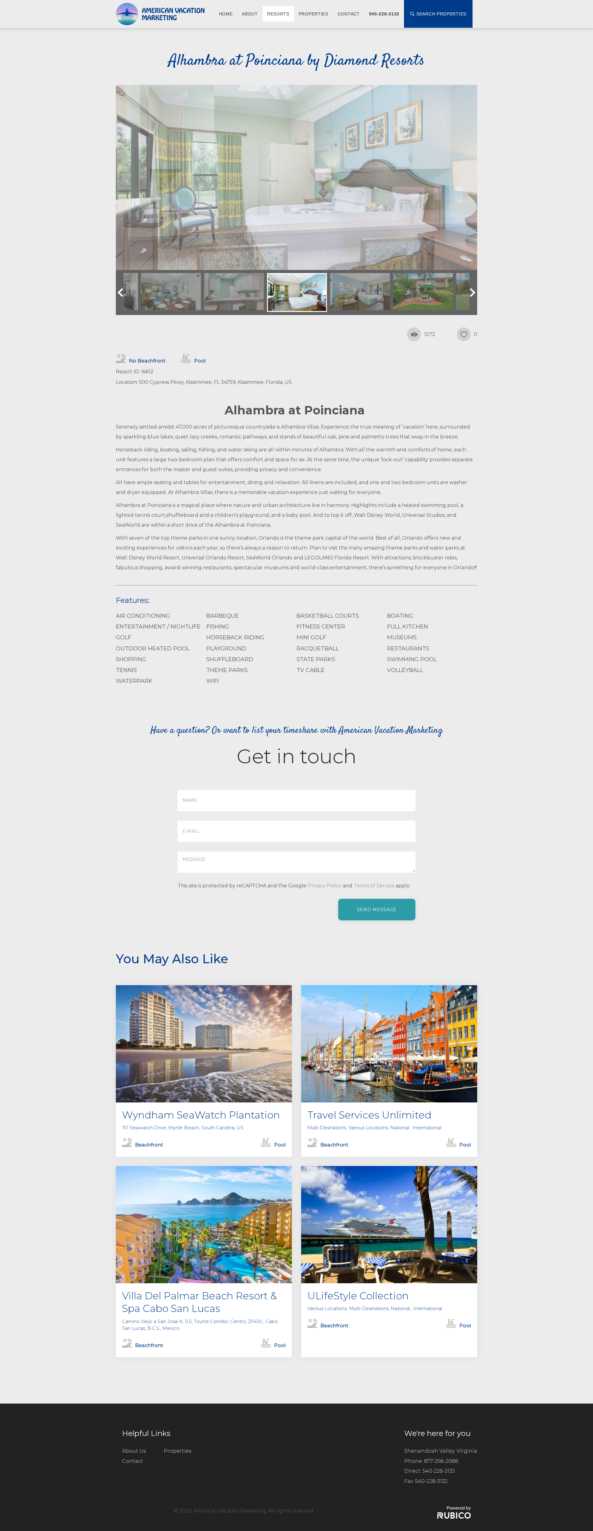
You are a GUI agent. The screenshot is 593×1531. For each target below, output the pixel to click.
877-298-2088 (441, 1461)
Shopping (131, 659)
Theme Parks (227, 670)
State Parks (315, 659)
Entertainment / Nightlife (158, 626)
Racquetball (317, 648)
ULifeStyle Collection (358, 1296)
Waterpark (134, 681)
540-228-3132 (431, 1481)
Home (226, 13)
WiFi (212, 681)
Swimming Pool (412, 659)
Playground (226, 648)
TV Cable (310, 670)
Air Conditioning (143, 615)
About (250, 13)
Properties (313, 13)
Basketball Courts (327, 615)
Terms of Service (374, 886)
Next (471, 292)
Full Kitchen (407, 626)
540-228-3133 (384, 13)
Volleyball (405, 670)
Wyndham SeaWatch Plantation (201, 1115)
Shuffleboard (229, 659)
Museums (402, 637)
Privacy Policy (325, 886)
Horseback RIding (235, 637)
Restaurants (408, 648)
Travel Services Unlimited (369, 1115)
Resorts (278, 13)
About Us (134, 1451)
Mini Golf (311, 637)
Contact (349, 13)
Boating (400, 615)
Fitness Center (320, 626)
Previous (122, 292)
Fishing (217, 626)
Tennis (126, 670)
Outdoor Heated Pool (153, 648)
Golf (123, 637)
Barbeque (222, 615)
